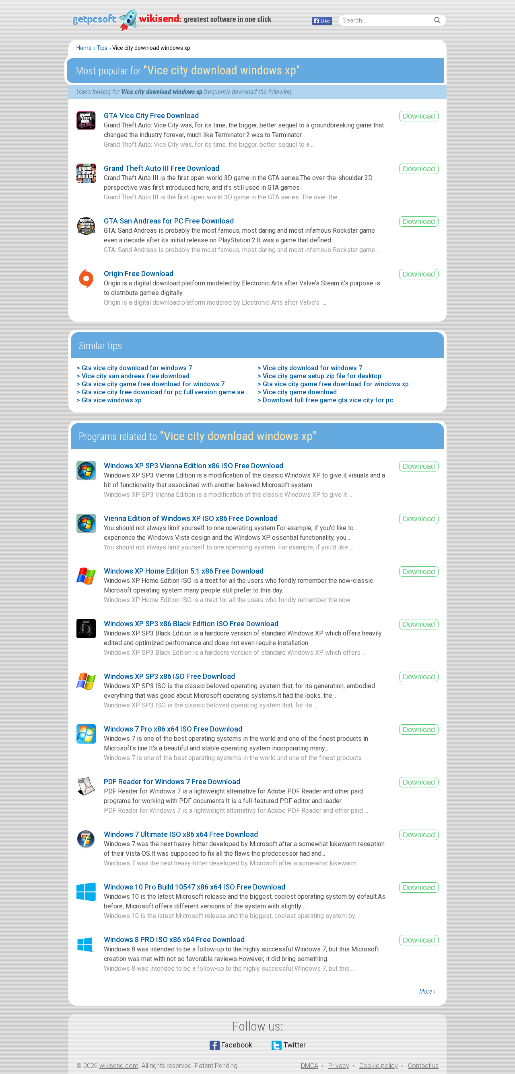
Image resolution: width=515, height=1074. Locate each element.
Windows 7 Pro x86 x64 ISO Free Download (173, 729)
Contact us (423, 1066)
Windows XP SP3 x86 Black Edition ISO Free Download (191, 623)
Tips (102, 48)
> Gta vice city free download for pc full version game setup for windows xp (188, 392)
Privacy (338, 1066)
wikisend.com (118, 1066)
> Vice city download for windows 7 (310, 368)
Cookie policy (378, 1066)
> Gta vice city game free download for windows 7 (150, 384)
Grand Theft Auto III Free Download (161, 168)
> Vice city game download (297, 392)
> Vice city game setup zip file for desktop (319, 376)
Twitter (294, 1045)
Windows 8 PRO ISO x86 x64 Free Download (174, 939)
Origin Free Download (138, 273)
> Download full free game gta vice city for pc (325, 400)
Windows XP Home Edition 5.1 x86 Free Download (184, 571)
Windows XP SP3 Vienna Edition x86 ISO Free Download (193, 465)
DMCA (309, 1066)
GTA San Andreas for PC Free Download (169, 221)
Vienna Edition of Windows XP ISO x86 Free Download (191, 518)
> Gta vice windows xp (109, 400)
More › (427, 991)
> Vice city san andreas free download (133, 376)
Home (84, 48)
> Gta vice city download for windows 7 (134, 368)
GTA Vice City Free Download (151, 115)
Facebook (236, 1045)
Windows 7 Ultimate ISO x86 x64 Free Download (181, 834)
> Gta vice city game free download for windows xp (333, 384)
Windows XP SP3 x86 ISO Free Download (169, 676)
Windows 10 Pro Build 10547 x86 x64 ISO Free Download (194, 887)
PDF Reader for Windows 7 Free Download (172, 781)
